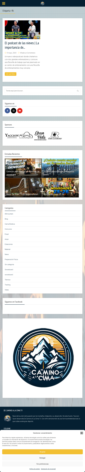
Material (7, 249)
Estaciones (9, 244)
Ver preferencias (42, 464)
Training (7, 285)
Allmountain (9, 214)
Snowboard (9, 269)
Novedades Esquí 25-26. (53, 194)
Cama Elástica (10, 224)
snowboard (9, 275)
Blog (6, 219)
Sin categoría (9, 264)
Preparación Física (11, 259)
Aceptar (42, 452)
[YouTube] (19, 110)
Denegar (42, 458)
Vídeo (7, 290)
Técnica (7, 280)
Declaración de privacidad (48, 469)
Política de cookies (34, 469)
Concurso (8, 229)
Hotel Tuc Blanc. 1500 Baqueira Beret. (22, 194)
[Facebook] (7, 110)
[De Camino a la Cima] (42, 3)
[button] (82, 433)
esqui (7, 239)
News (7, 254)
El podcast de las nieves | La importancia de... (22, 45)
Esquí (7, 234)
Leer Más (12, 74)
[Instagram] (13, 110)
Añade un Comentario (27, 53)
